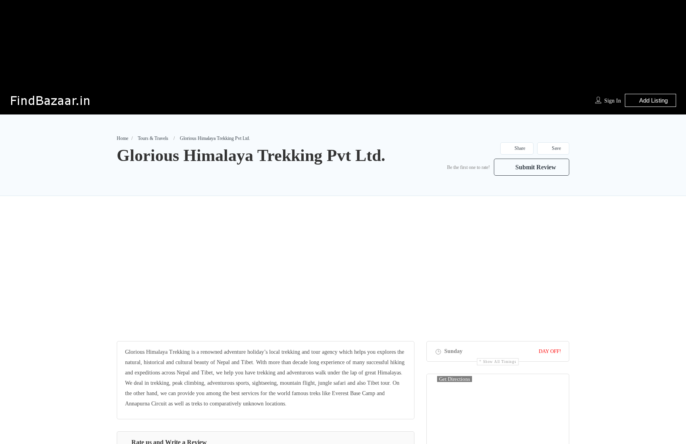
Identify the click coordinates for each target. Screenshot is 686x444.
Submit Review (535, 167)
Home (122, 138)
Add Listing (653, 100)
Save (556, 148)
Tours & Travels (153, 138)
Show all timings (499, 362)
